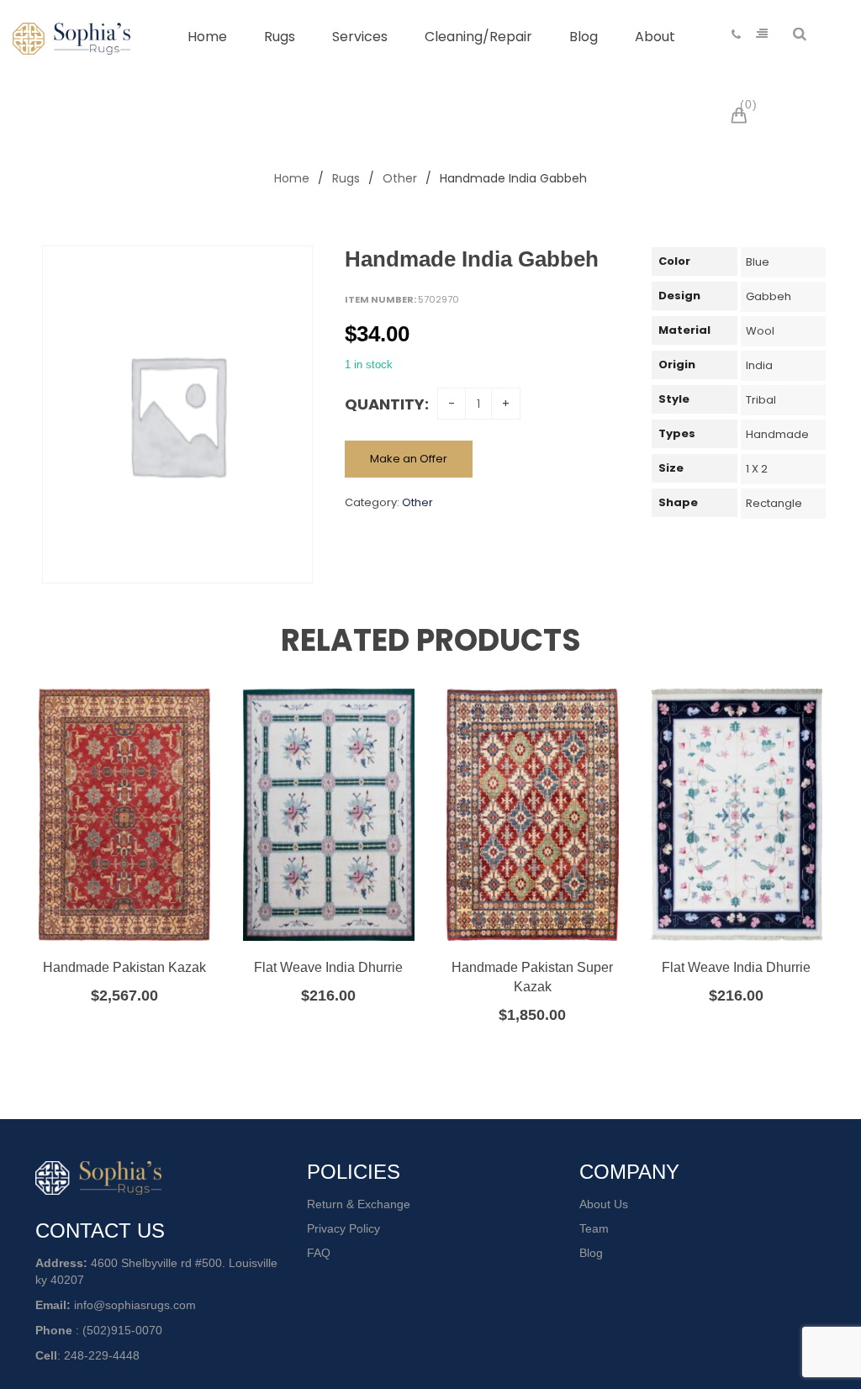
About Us (603, 1204)
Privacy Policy (343, 1228)
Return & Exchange (358, 1204)
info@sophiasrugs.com (135, 1305)
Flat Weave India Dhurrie (328, 967)
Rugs (346, 178)
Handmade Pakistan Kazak (124, 967)
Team (594, 1228)
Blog (591, 1253)
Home (291, 178)
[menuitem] (207, 37)
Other (400, 178)
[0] (742, 117)
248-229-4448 (102, 1355)
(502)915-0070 (122, 1330)
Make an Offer (408, 459)
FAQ (318, 1253)
